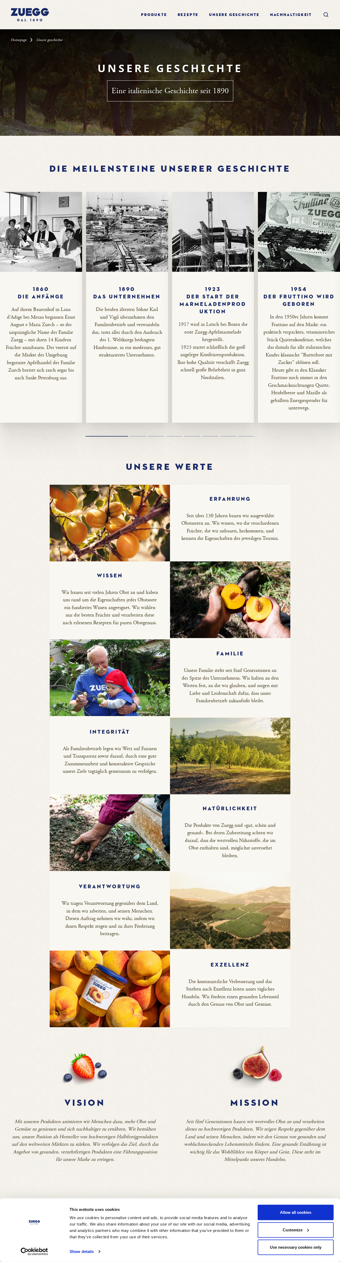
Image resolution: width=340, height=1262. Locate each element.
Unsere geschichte (234, 15)
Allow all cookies (295, 1212)
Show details (82, 1251)
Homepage (19, 40)
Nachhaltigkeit (291, 15)
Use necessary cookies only (295, 1247)
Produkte (154, 15)
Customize (293, 1229)
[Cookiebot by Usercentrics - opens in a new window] (34, 1252)
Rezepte (188, 15)
